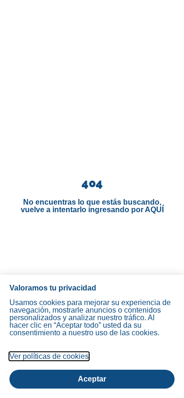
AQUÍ (154, 210)
